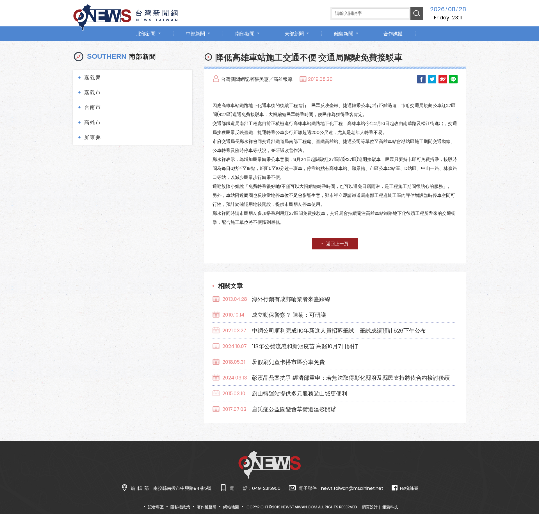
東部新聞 (294, 33)
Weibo (442, 79)
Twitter (432, 79)
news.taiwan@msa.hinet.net (352, 488)
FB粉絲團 (409, 488)
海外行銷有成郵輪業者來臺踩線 (291, 299)
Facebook (421, 79)
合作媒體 (393, 33)
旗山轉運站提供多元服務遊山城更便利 (299, 393)
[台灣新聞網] (125, 16)
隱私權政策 (180, 507)
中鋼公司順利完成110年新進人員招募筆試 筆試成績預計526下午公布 (339, 331)
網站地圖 (231, 507)
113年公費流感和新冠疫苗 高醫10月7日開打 (305, 346)
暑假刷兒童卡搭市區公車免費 (288, 362)
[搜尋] (416, 13)
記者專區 (156, 507)
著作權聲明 (206, 507)
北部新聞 (146, 33)
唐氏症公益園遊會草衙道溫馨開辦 (294, 409)
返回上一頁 (337, 243)
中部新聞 (195, 33)
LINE (453, 79)
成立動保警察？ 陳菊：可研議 (289, 315)
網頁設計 (370, 507)
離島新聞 (343, 33)
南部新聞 (244, 33)
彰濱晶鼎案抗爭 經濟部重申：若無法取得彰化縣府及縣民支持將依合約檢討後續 (351, 378)
